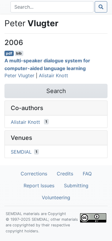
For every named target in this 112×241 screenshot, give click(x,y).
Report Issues (39, 186)
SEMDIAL (21, 152)
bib (19, 53)
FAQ (87, 174)
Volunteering (56, 197)
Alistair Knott (53, 75)
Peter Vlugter (19, 75)
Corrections (34, 174)
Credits (65, 174)
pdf (9, 53)
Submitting (76, 186)
